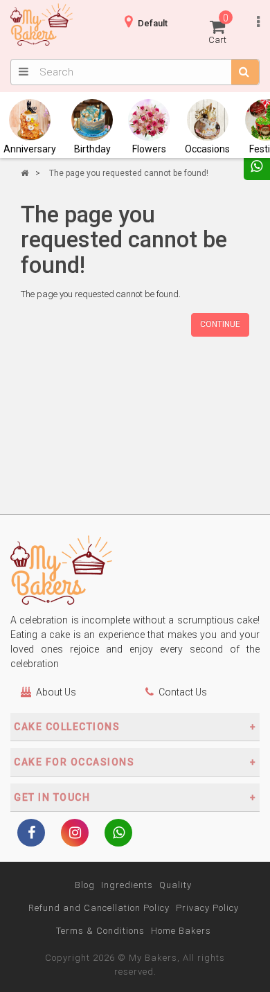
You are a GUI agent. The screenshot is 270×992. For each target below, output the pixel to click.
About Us (56, 692)
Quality (175, 885)
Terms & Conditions (100, 930)
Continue (220, 324)
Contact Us (183, 692)
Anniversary (29, 148)
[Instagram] (75, 834)
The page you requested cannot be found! (128, 173)
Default (153, 23)
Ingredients (127, 885)
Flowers (149, 148)
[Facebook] (31, 834)
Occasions (207, 148)
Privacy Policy (207, 908)
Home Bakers (181, 930)
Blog (85, 885)
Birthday (92, 148)
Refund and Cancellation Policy (99, 908)
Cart (218, 28)
